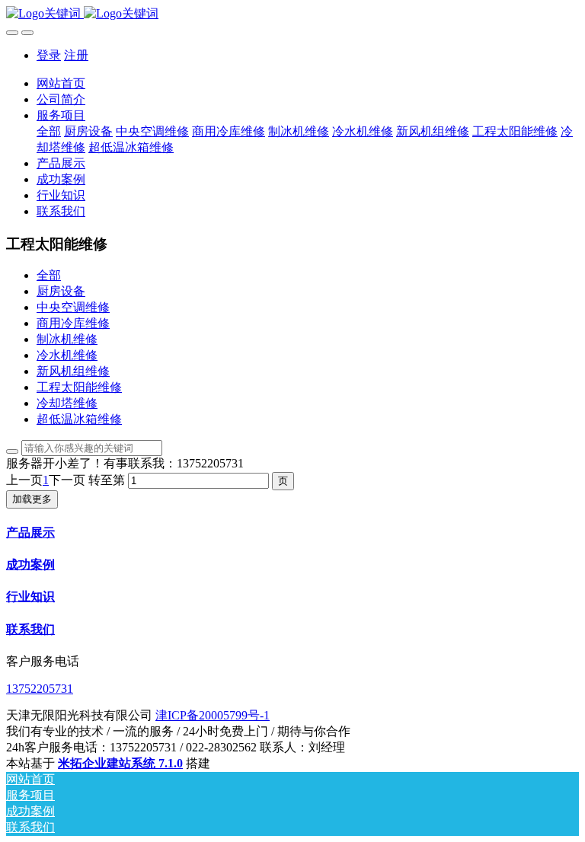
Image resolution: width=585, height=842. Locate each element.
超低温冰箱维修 (79, 419)
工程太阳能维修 (79, 387)
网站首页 (61, 83)
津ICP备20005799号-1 (212, 715)
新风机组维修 (73, 371)
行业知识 (30, 596)
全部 (49, 131)
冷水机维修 (67, 355)
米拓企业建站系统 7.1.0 (120, 763)
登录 (49, 55)
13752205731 (39, 688)
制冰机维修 (67, 339)
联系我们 (30, 629)
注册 (76, 55)
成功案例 (30, 564)
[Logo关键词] (292, 14)
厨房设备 (61, 291)
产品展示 (30, 532)
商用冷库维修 (73, 323)
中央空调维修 (73, 307)
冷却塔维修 (67, 403)
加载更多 (32, 499)
